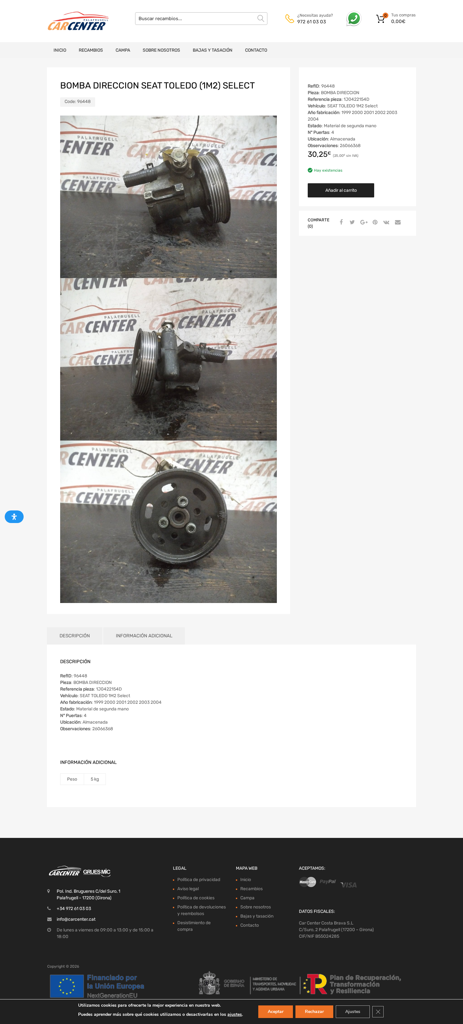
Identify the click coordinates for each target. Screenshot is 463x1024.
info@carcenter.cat (76, 919)
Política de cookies (195, 898)
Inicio (60, 50)
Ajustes (352, 1012)
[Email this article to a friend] (397, 223)
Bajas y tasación (212, 50)
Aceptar (275, 1012)
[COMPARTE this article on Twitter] (351, 223)
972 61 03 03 (311, 22)
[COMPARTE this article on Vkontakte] (385, 223)
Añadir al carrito (341, 190)
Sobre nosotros (161, 50)
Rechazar (314, 1012)
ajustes (234, 1014)
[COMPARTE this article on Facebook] (340, 223)
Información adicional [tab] (144, 636)
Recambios (91, 50)
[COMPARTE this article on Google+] (363, 223)
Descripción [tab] (75, 636)
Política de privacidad (198, 879)
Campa (123, 50)
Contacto (256, 50)
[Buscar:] (201, 18)
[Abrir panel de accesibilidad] (14, 516)
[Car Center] (74, 21)
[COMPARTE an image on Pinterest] (374, 223)
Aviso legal (188, 888)
